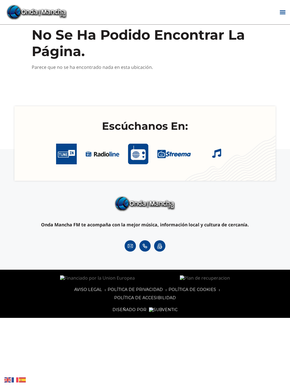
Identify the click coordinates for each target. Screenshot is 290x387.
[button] (282, 12)
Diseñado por (130, 309)
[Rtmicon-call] (145, 246)
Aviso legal (88, 289)
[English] (8, 380)
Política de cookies (192, 289)
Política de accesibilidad (145, 297)
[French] (15, 380)
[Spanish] (22, 380)
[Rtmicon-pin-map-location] (159, 246)
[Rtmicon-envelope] (130, 246)
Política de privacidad (135, 289)
